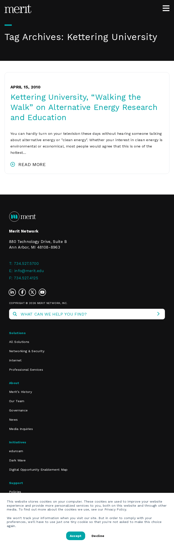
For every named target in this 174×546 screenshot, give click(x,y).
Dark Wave (17, 460)
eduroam (16, 451)
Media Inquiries (21, 429)
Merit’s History (20, 392)
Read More (32, 164)
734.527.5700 (26, 263)
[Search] (158, 314)
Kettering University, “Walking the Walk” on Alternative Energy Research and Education (83, 107)
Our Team (16, 401)
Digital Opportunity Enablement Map (38, 469)
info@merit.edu (29, 270)
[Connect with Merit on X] (33, 292)
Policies (15, 492)
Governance (18, 410)
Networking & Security (26, 351)
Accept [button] (76, 536)
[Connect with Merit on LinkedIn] (13, 292)
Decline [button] (98, 536)
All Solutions (19, 342)
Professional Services (26, 369)
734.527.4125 (26, 278)
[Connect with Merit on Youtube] (42, 292)
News (13, 419)
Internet (15, 360)
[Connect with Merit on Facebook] (23, 292)
